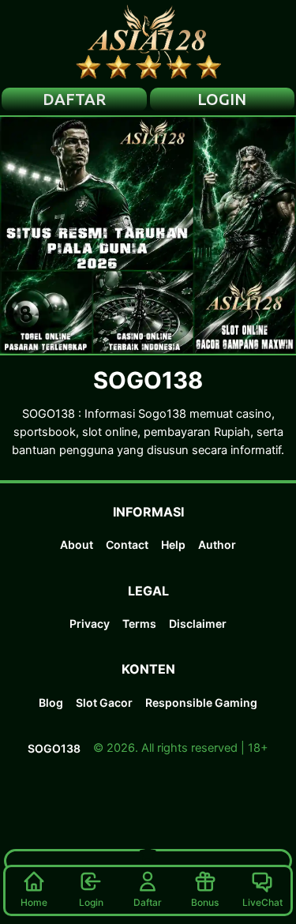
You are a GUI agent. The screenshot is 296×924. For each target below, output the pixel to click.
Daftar (147, 902)
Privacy (89, 623)
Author (217, 544)
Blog (51, 702)
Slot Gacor (104, 702)
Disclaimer (198, 623)
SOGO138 (54, 748)
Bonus (205, 902)
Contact (127, 544)
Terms (139, 623)
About (76, 544)
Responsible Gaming (201, 702)
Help (173, 544)
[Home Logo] (148, 43)
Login (91, 902)
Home (34, 902)
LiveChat (262, 902)
